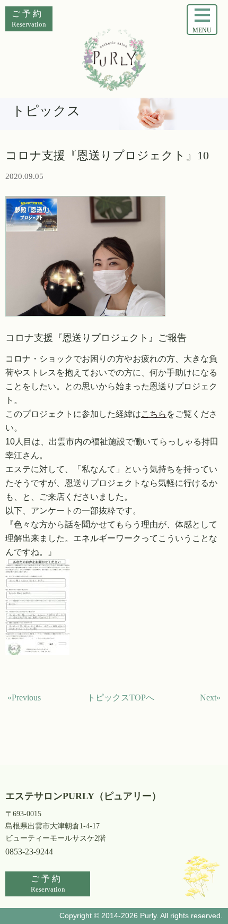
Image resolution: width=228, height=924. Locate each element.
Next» (210, 697)
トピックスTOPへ (120, 697)
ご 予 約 (29, 18)
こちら (153, 413)
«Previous (24, 697)
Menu (202, 30)
